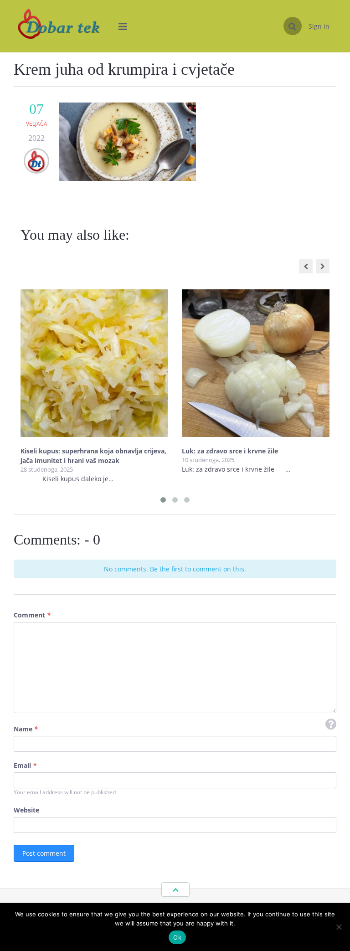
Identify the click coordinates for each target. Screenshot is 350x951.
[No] (338, 926)
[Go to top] (175, 889)
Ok (177, 937)
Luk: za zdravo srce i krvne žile (231, 451)
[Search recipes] (292, 26)
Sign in (319, 26)
